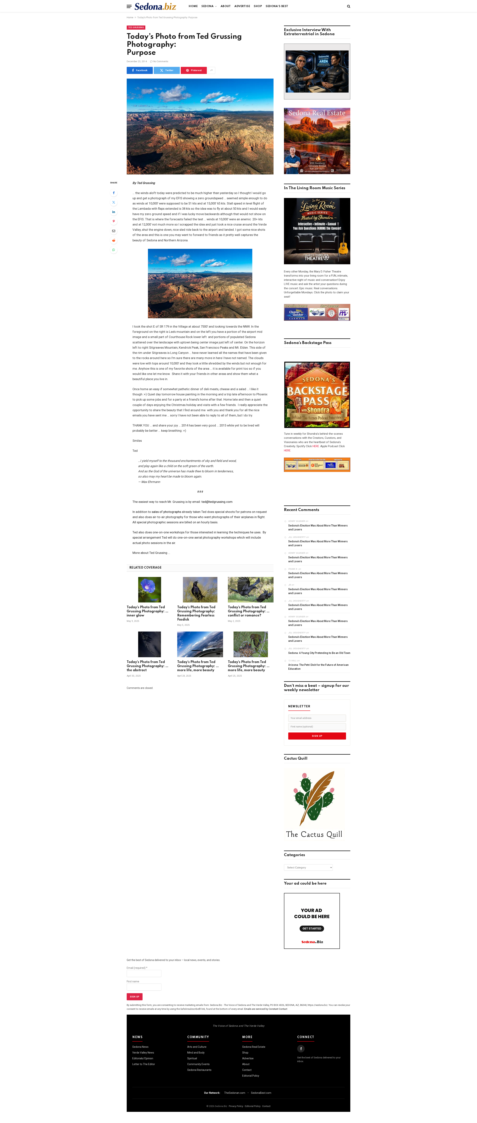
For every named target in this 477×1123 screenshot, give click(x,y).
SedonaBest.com (261, 1092)
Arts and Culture (196, 1046)
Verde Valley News (143, 1052)
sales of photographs (166, 512)
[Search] (348, 6)
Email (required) (137, 967)
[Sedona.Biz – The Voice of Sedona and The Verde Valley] (155, 6)
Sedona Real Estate (253, 1046)
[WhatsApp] (113, 249)
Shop (258, 6)
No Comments (160, 61)
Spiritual (192, 1058)
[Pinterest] (113, 221)
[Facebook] (113, 192)
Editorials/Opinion (142, 1058)
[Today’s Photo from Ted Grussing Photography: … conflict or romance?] (251, 590)
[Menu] (129, 6)
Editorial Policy (250, 1075)
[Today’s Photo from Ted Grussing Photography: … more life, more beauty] (200, 644)
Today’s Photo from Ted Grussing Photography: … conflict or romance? (249, 611)
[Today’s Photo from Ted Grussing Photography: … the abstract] (149, 644)
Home (193, 6)
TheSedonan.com (234, 1092)
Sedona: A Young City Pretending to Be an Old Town (319, 652)
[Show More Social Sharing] (211, 70)
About (226, 6)
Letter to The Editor (143, 1064)
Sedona (207, 6)
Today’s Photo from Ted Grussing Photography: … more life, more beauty (198, 666)
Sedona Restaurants (199, 1069)
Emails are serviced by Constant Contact (265, 1009)
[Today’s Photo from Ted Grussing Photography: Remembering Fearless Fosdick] (200, 590)
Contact (247, 1069)
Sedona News (140, 1046)
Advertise (242, 6)
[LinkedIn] (113, 211)
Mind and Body (196, 1052)
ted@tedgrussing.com (217, 502)
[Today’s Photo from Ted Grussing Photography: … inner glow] (149, 590)
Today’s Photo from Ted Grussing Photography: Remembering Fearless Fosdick (196, 613)
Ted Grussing (136, 27)
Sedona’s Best (277, 6)
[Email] (113, 230)
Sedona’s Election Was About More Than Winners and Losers (318, 527)
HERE (315, 446)
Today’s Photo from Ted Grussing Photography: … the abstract (147, 666)
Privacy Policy (236, 1106)
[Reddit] (113, 240)
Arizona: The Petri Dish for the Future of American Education (318, 666)
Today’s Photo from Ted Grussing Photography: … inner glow (147, 611)
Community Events (198, 1064)
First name (133, 981)
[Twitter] (113, 202)
